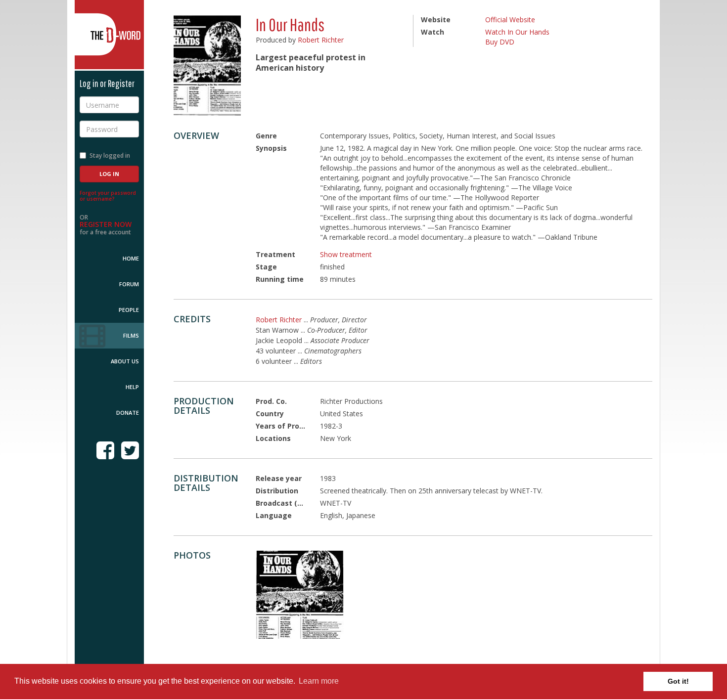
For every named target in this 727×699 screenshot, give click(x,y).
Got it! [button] (678, 681)
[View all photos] (207, 65)
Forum (129, 284)
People (129, 309)
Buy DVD (499, 41)
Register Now (106, 224)
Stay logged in (110, 155)
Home (131, 258)
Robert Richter (321, 39)
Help (132, 387)
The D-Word (109, 34)
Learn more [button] (319, 681)
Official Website (510, 19)
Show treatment (346, 254)
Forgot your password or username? (108, 195)
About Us (125, 361)
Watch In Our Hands (517, 32)
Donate (127, 412)
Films (131, 335)
